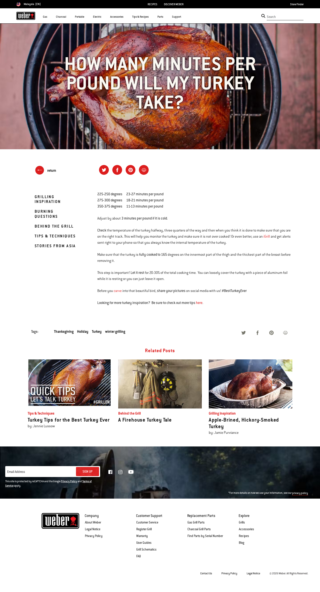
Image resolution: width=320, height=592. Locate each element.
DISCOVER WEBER (174, 4)
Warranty (142, 536)
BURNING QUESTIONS (46, 214)
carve (118, 291)
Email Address (16, 472)
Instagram (120, 472)
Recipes (244, 536)
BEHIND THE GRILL (54, 226)
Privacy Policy (69, 481)
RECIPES (152, 4)
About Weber (93, 522)
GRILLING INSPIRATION (48, 199)
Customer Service (147, 522)
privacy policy (300, 493)
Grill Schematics (146, 549)
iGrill (266, 236)
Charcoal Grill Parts (199, 529)
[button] (50, 16)
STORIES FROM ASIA (55, 245)
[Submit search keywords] (263, 16)
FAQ (138, 556)
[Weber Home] (25, 16)
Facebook (110, 472)
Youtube (131, 472)
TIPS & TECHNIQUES (55, 236)
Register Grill (144, 529)
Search (271, 17)
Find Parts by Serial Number (205, 536)
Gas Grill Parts (196, 522)
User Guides (144, 543)
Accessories (246, 529)
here (199, 302)
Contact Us (206, 573)
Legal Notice (92, 529)
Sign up (88, 472)
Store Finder (297, 4)
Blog (241, 543)
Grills (242, 522)
